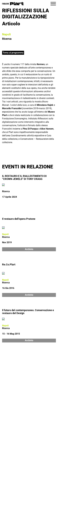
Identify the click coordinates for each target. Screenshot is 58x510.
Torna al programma (13, 52)
